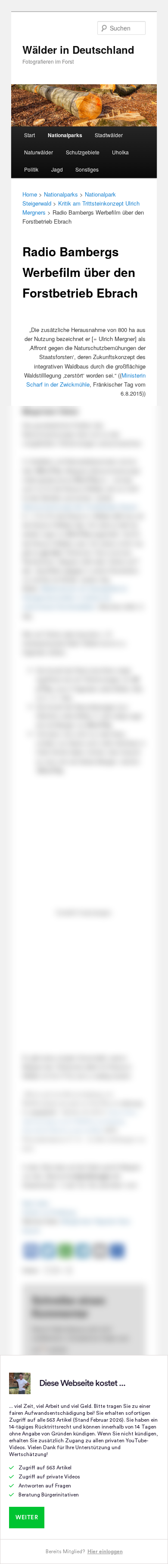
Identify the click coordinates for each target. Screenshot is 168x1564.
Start (29, 134)
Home (29, 194)
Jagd (57, 169)
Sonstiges (87, 169)
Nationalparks (65, 135)
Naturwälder (38, 152)
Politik (31, 169)
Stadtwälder (109, 134)
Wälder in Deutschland (78, 49)
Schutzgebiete (83, 152)
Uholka (120, 152)
